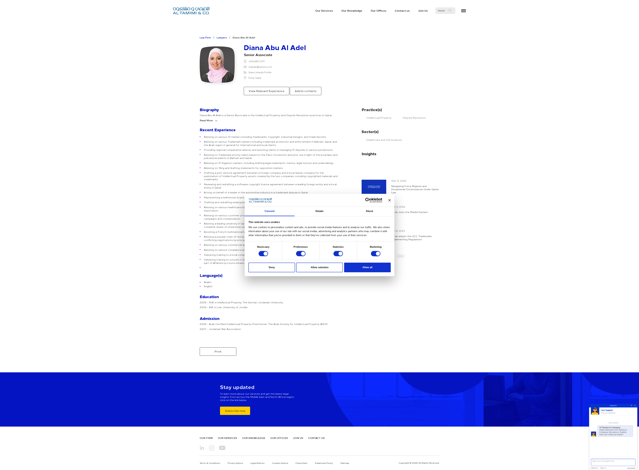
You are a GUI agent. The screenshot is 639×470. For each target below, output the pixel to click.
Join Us (423, 10)
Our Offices (378, 10)
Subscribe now (235, 410)
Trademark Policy (324, 463)
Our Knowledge (351, 10)
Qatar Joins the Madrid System (409, 212)
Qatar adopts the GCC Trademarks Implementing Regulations (411, 237)
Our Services (324, 10)
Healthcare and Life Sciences (384, 139)
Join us (298, 438)
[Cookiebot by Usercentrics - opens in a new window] (367, 200)
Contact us (402, 10)
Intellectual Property (378, 117)
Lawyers (222, 37)
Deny (272, 267)
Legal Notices (257, 463)
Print (217, 351)
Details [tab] (320, 211)
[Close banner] (389, 200)
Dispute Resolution (414, 117)
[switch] (301, 253)
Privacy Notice (235, 463)
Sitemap (344, 463)
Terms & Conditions (210, 463)
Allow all (367, 267)
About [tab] (369, 211)
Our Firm (206, 438)
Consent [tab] (270, 211)
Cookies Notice (280, 463)
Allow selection (319, 267)
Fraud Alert (301, 463)
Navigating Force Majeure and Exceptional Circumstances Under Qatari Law (415, 189)
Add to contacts (306, 91)
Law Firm (205, 37)
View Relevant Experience (266, 91)
